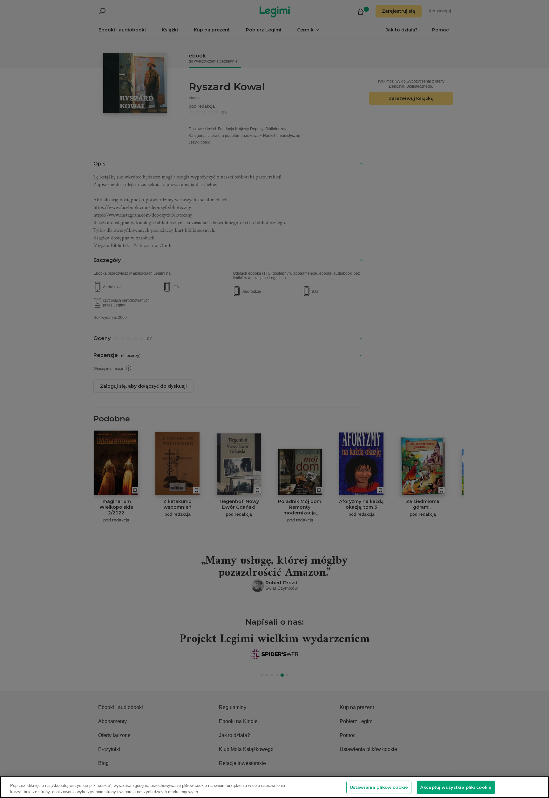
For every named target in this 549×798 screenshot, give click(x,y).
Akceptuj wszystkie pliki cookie (455, 787)
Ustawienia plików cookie (379, 787)
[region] (274, 787)
